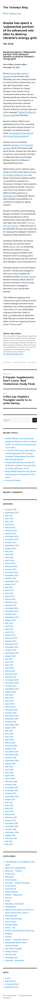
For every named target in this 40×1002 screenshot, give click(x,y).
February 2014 (11, 838)
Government (10, 889)
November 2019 (11, 719)
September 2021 (12, 653)
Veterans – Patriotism (14, 960)
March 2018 (10, 778)
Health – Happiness (14, 895)
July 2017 (8, 802)
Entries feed (10, 981)
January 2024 (10, 569)
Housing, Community (14, 904)
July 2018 (9, 767)
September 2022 (12, 617)
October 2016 (10, 829)
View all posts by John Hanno (13, 354)
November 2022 (11, 611)
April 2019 (9, 740)
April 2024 (9, 560)
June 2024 (9, 554)
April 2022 (9, 632)
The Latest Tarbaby (13, 948)
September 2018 (12, 761)
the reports (28, 277)
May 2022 (9, 629)
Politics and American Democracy (19, 931)
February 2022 (11, 638)
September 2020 (12, 689)
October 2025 (10, 510)
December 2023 (11, 572)
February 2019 (11, 746)
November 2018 (11, 755)
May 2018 (9, 772)
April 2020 (9, 704)
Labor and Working (13, 919)
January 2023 (10, 605)
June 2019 (9, 734)
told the (15, 247)
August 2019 (10, 728)
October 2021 (10, 650)
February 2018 (11, 781)
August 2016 (10, 835)
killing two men (21, 175)
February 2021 (11, 674)
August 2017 (10, 799)
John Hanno (7, 362)
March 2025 (10, 527)
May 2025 (9, 521)
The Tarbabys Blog (15, 7)
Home (7, 901)
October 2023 (10, 578)
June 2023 (9, 590)
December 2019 (11, 716)
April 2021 (9, 668)
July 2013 (9, 841)
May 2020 (9, 701)
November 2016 (11, 826)
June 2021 (9, 662)
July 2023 (9, 587)
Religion (9, 934)
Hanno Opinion (12, 892)
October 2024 (11, 542)
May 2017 (9, 808)
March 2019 (10, 743)
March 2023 (10, 599)
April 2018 (9, 775)
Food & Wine (10, 886)
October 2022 (10, 614)
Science (8, 937)
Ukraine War (32, 362)
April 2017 (9, 811)
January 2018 (10, 784)
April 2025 (9, 524)
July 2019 (9, 731)
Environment (11, 880)
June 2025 (9, 518)
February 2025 (11, 530)
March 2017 (10, 814)
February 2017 (11, 817)
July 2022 (9, 623)
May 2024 (9, 557)
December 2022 (11, 608)
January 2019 (10, 749)
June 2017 (9, 805)
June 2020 (9, 698)
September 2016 (12, 832)
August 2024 (10, 548)
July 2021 (9, 659)
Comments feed (12, 984)
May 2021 (9, 665)
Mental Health (11, 925)
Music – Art (10, 928)
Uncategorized (11, 957)
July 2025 (9, 516)
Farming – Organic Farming (17, 883)
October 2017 (10, 793)
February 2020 (11, 710)
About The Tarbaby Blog (15, 868)
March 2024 (10, 563)
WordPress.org (11, 987)
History (8, 898)
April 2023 (9, 596)
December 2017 (11, 787)
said (9, 315)
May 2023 (9, 593)
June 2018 (9, 769)
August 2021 (10, 656)
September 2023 (12, 581)
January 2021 (10, 677)
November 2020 (12, 683)
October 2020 (11, 686)
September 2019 (12, 725)
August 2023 (10, 584)
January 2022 (10, 641)
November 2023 (11, 575)
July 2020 (9, 695)
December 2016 (11, 823)
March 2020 (10, 707)
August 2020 (10, 692)
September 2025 (12, 513)
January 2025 (10, 533)
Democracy (10, 874)
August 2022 (10, 620)
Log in (8, 978)
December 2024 (11, 536)
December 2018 (11, 752)
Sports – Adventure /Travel (17, 940)
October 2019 (10, 722)
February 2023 (11, 602)
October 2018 (10, 758)
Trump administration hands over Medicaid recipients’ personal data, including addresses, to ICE (20, 465)
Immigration (10, 907)
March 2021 (10, 671)
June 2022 (9, 626)
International (11, 916)
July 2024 (9, 551)
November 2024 (12, 539)
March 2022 (10, 635)
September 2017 (11, 796)
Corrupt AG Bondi (12, 480)
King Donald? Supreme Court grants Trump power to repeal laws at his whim (20, 474)
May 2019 (9, 737)
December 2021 (11, 644)
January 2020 (11, 713)
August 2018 (10, 764)
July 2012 (9, 844)
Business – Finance (13, 871)
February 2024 (11, 566)
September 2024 (12, 545)
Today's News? (11, 951)
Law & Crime (10, 922)
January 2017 (10, 820)
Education (9, 877)
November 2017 (11, 790)
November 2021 (11, 647)
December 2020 (12, 680)
